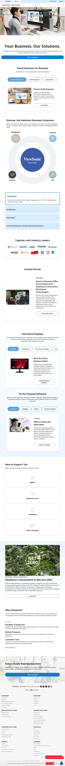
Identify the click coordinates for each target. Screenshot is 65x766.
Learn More (44, 105)
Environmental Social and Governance (42, 745)
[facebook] (41, 687)
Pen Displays (4, 707)
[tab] (17, 79)
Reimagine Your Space (6, 736)
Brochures (36, 735)
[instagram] (51, 687)
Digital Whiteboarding (38, 722)
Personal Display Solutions (7, 735)
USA (49, 763)
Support (61, 1)
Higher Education (5, 714)
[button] (17, 297)
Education (8, 1)
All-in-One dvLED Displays (7, 703)
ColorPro (3, 731)
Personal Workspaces (38, 716)
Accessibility (37, 760)
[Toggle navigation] (63, 5)
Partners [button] (11, 217)
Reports (35, 738)
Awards (35, 747)
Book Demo (53, 1)
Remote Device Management (40, 720)
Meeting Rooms (37, 714)
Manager (35, 699)
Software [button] (11, 209)
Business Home (37, 712)
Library (35, 729)
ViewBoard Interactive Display (8, 701)
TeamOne (36, 703)
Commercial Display (6, 705)
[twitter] (44, 687)
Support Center (5, 745)
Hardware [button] (12, 196)
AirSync (35, 705)
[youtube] (46, 687)
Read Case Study (47, 313)
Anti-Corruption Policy (38, 753)
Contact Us (4, 744)
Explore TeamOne (44, 445)
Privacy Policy (26, 760)
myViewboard (37, 697)
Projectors (4, 699)
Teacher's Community (6, 716)
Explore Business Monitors (44, 382)
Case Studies (36, 731)
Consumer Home (5, 729)
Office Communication (38, 718)
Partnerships (36, 755)
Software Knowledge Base (7, 751)
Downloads (4, 747)
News (35, 749)
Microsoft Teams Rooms (39, 724)
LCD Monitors (4, 697)
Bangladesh (36, 690)
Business (16, 1)
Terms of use (32, 760)
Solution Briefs (37, 733)
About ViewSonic (37, 744)
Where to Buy (36, 751)
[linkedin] (49, 687)
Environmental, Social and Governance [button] (25, 225)
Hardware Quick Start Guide (8, 749)
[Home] (2, 1)
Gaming (3, 733)
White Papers (36, 736)
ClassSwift (36, 701)
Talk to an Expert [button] (32, 675)
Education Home (5, 712)
